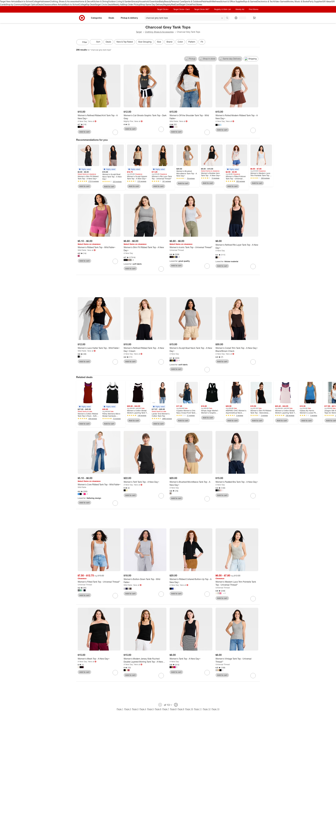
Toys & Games (250, 1)
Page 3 (135, 709)
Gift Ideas (326, 1)
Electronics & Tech (265, 1)
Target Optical (31, 4)
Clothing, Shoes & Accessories (64, 1)
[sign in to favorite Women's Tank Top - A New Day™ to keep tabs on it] (207, 672)
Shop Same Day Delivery (151, 4)
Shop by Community (15, 4)
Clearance (48, 4)
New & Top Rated (125, 41)
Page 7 (165, 709)
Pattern (191, 41)
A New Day (82, 121)
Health (209, 1)
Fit (202, 41)
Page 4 (143, 709)
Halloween (45, 1)
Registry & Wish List (222, 9)
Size (159, 41)
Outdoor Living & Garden (119, 1)
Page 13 (215, 709)
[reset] (222, 18)
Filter (84, 42)
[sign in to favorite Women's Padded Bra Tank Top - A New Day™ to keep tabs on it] (253, 495)
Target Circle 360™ (201, 9)
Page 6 (158, 709)
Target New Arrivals (9, 1)
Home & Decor (85, 1)
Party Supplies (315, 1)
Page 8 (173, 709)
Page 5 (150, 709)
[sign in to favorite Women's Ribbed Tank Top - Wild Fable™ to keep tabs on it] (115, 261)
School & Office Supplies (231, 1)
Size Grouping (144, 41)
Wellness (216, 1)
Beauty (167, 1)
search (227, 18)
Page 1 (120, 709)
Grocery (135, 1)
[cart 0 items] (254, 18)
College (36, 1)
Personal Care (177, 1)
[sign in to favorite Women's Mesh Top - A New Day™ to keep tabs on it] (115, 672)
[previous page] (160, 705)
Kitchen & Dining (100, 1)
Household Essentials (149, 1)
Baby (161, 1)
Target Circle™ (163, 9)
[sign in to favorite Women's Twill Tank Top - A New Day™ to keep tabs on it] (161, 495)
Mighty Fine (128, 121)
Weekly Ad (118, 4)
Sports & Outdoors (192, 1)
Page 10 (189, 709)
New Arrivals (59, 4)
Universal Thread (177, 250)
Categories (96, 17)
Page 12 (207, 709)
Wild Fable (174, 121)
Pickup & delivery (129, 17)
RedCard (175, 4)
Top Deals (90, 4)
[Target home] (82, 18)
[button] (85, 169)
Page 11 (198, 709)
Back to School (25, 1)
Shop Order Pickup (131, 4)
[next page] (176, 705)
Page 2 (127, 709)
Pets (203, 1)
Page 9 (181, 709)
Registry (167, 4)
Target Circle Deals (104, 4)
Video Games (280, 1)
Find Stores (196, 4)
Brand (169, 41)
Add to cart (84, 132)
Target (139, 32)
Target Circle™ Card (181, 9)
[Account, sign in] (241, 18)
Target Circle (185, 4)
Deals (40, 4)
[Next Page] (257, 42)
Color (180, 41)
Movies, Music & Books (298, 1)
